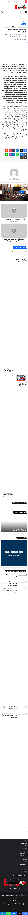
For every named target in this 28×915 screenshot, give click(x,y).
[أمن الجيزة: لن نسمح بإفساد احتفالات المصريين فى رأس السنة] (21, 378)
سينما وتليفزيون (23, 853)
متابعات (19, 21)
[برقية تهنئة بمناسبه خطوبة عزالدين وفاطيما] (22, 709)
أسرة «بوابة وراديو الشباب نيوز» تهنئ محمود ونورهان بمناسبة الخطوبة (10, 583)
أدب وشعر (24, 850)
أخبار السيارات (23, 855)
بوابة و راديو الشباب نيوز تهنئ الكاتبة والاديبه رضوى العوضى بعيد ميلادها (9, 715)
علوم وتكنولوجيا (23, 869)
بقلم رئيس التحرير (14, 900)
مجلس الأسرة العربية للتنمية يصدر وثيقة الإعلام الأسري (14, 195)
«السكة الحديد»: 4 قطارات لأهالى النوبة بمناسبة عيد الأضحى (8, 494)
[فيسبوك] (25, 150)
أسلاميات (25, 840)
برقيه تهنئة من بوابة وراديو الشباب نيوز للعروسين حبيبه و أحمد (9, 590)
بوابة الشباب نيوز (14, 179)
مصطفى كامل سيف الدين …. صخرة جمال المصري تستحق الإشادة (15, 530)
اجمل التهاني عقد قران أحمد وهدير (10, 576)
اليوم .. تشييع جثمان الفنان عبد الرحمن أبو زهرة (12, 1)
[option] (14, 192)
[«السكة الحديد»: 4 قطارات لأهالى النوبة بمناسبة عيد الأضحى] (7, 433)
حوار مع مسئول (23, 843)
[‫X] (21, 150)
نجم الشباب (24, 848)
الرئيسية (23, 21)
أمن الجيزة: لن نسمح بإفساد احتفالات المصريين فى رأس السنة (21, 384)
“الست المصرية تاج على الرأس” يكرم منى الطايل (21, 260)
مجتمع (25, 871)
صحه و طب (24, 866)
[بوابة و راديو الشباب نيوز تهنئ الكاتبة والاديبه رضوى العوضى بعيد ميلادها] (22, 771)
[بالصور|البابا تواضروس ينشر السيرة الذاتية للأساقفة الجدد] (7, 308)
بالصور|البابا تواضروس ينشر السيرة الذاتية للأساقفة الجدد (8, 370)
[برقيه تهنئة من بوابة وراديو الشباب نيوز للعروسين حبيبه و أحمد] (22, 646)
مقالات (25, 845)
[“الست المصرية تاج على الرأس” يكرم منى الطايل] (21, 254)
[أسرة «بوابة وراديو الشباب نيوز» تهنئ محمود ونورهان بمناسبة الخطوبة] (22, 584)
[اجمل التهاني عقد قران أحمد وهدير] (22, 577)
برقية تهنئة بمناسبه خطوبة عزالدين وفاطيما (10, 708)
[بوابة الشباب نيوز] (21, 7)
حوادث (25, 861)
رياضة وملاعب (23, 864)
